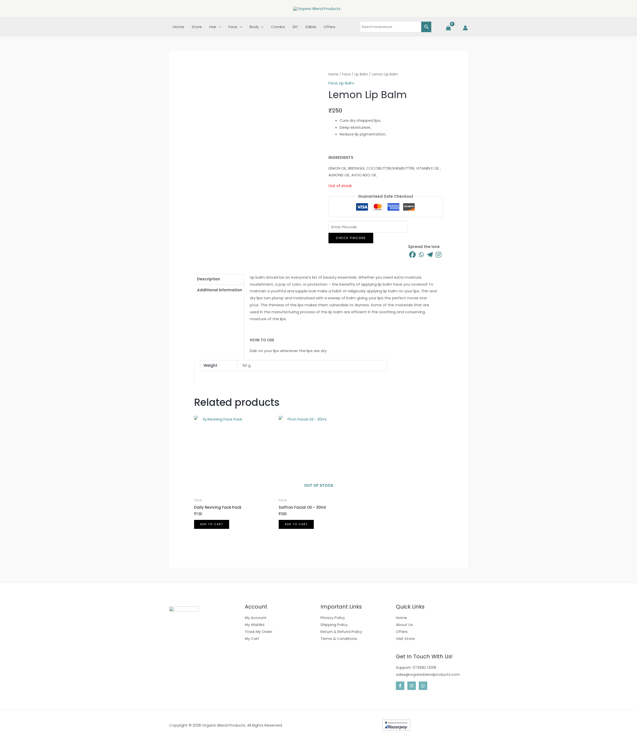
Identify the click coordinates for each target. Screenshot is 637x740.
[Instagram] (438, 254)
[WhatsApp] (423, 685)
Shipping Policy (334, 624)
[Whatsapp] (421, 254)
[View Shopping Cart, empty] (448, 28)
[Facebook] (412, 254)
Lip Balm (361, 74)
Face (346, 74)
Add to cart (296, 524)
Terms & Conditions (338, 638)
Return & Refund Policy (341, 631)
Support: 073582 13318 (416, 667)
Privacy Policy (332, 617)
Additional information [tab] (219, 290)
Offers (402, 631)
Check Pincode (351, 238)
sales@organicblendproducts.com (428, 674)
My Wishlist (255, 624)
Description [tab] (208, 279)
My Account (255, 617)
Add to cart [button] (211, 524)
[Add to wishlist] (200, 77)
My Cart (252, 638)
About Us (404, 624)
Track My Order (258, 631)
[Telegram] (429, 254)
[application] (218, 26)
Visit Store (405, 638)
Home (333, 74)
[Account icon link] (465, 27)
